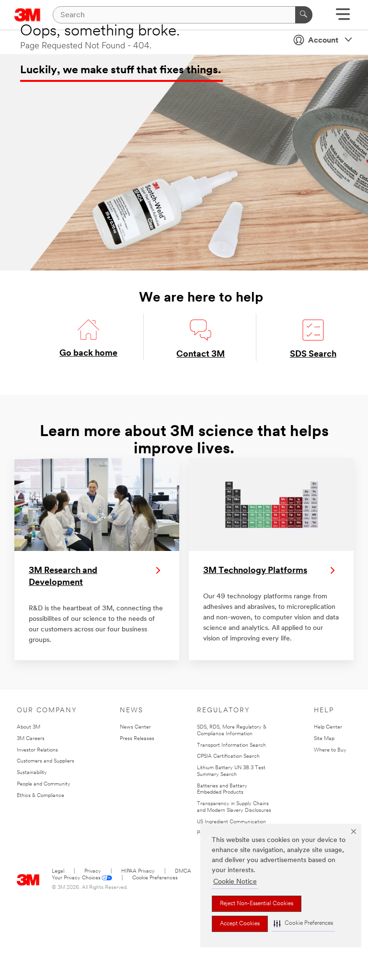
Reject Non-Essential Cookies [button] (256, 904)
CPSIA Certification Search (228, 756)
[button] (303, 924)
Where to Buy (330, 750)
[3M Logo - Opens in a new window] (28, 877)
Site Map (324, 738)
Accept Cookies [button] (240, 924)
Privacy (92, 871)
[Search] (303, 14)
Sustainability (32, 772)
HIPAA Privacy (138, 871)
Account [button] (323, 41)
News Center (135, 727)
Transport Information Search (231, 745)
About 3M (28, 727)
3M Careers (31, 738)
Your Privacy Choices (76, 878)
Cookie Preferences (155, 878)
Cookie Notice (235, 882)
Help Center (328, 727)
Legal (58, 871)
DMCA (183, 871)
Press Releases (137, 738)
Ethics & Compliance (40, 795)
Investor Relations (37, 750)
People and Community (43, 784)
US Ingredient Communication (231, 822)
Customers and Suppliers (45, 761)
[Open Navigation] (343, 17)
